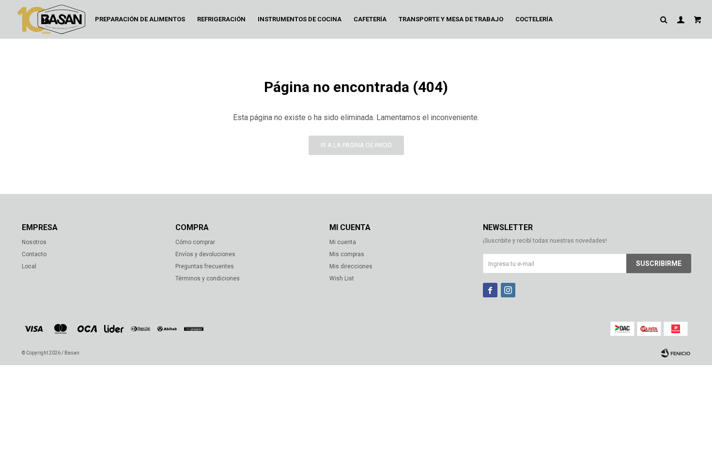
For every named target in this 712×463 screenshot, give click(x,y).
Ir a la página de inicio (356, 145)
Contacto (34, 254)
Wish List (341, 278)
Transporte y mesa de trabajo (451, 19)
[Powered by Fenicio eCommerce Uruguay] (675, 353)
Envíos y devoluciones (205, 254)
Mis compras (346, 254)
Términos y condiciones (207, 278)
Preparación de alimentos (140, 19)
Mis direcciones (350, 266)
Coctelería (534, 19)
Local (29, 266)
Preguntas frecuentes (204, 266)
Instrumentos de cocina (299, 19)
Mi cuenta (342, 242)
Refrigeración (221, 19)
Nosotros (34, 242)
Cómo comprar (195, 242)
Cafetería (370, 19)
